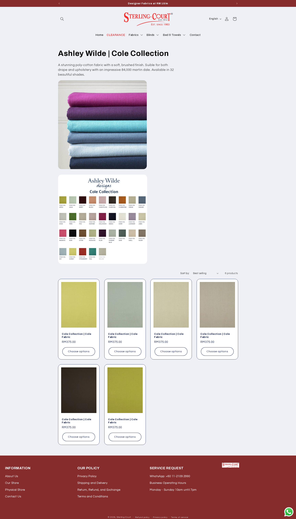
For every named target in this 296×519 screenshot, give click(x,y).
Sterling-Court (124, 517)
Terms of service (179, 517)
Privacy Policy (87, 476)
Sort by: (184, 273)
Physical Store (15, 489)
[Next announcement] (237, 3)
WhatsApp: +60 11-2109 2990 (170, 476)
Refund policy (142, 517)
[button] (62, 19)
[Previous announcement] (59, 3)
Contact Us (13, 496)
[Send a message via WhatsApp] (288, 511)
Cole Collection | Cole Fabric (76, 335)
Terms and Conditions (92, 496)
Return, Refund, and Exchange (98, 489)
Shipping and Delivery (92, 483)
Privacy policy (160, 517)
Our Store (12, 483)
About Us (11, 476)
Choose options (79, 351)
